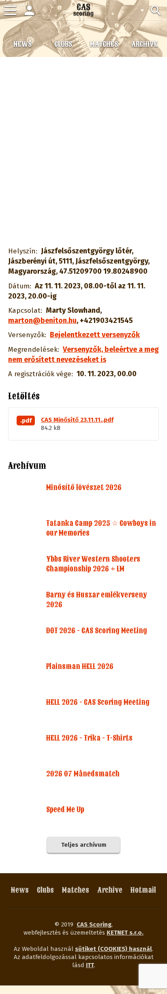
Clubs (45, 890)
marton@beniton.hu (42, 320)
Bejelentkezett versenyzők (95, 334)
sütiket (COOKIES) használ (113, 949)
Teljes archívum (83, 844)
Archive (109, 890)
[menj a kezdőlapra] (83, 10)
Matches (75, 890)
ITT (90, 965)
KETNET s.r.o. (125, 932)
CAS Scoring (94, 924)
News (20, 890)
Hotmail (143, 890)
